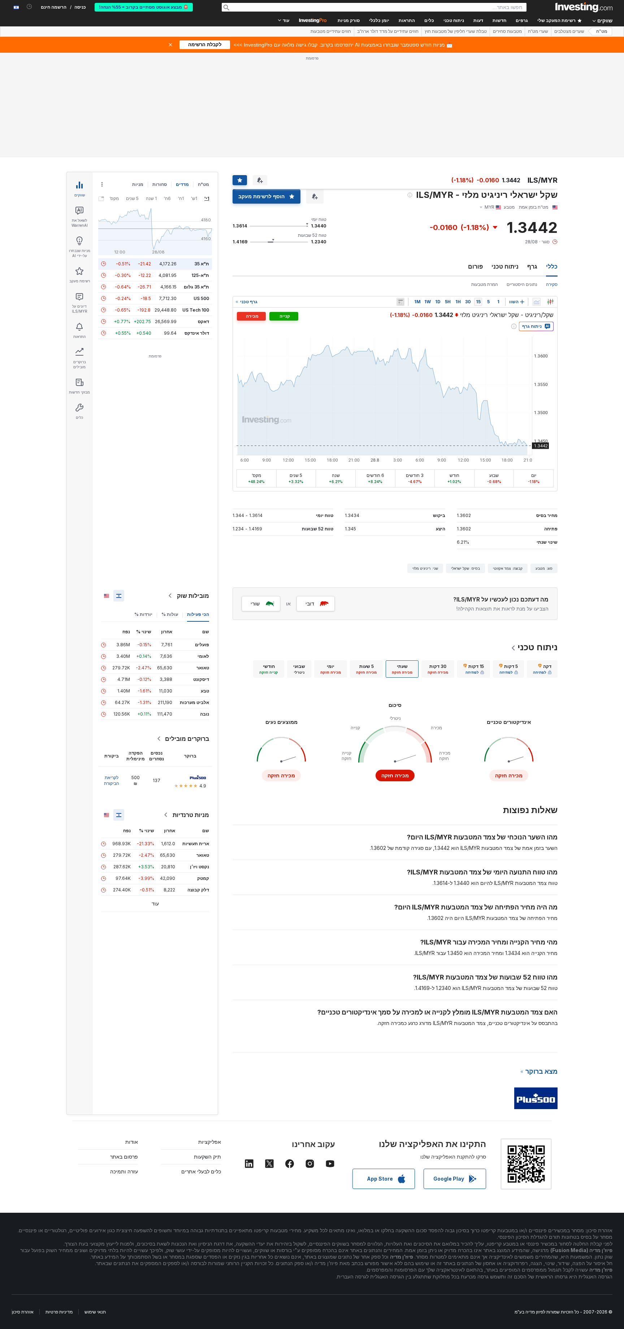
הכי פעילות (198, 614)
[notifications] (29, 6)
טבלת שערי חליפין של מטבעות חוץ (456, 31)
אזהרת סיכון (23, 1312)
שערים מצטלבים (569, 31)
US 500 (201, 298)
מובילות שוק (193, 595)
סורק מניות (349, 20)
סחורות (159, 184)
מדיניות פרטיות (59, 1312)
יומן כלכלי (379, 20)
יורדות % (143, 614)
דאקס (203, 321)
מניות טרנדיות (191, 814)
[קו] (537, 302)
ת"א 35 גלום (196, 287)
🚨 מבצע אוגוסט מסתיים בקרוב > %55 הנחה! (143, 7)
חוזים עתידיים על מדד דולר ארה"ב (388, 31)
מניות (137, 184)
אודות (131, 1142)
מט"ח (601, 31)
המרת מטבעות (484, 284)
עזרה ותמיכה (124, 1171)
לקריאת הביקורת (111, 780)
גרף (532, 266)
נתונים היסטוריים (522, 284)
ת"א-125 (200, 275)
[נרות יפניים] (550, 302)
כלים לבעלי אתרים (201, 1171)
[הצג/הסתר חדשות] (400, 302)
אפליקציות (209, 1142)
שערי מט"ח (538, 31)
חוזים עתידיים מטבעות (331, 31)
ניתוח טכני (505, 266)
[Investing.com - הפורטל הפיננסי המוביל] (583, 7)
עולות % (169, 614)
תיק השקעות (207, 1157)
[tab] (542, 669)
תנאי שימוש (95, 1312)
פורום (475, 266)
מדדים (182, 184)
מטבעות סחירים (507, 31)
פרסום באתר (124, 1157)
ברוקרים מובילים (187, 738)
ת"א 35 (201, 263)
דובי (310, 603)
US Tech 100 (195, 310)
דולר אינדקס (197, 333)
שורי (255, 603)
